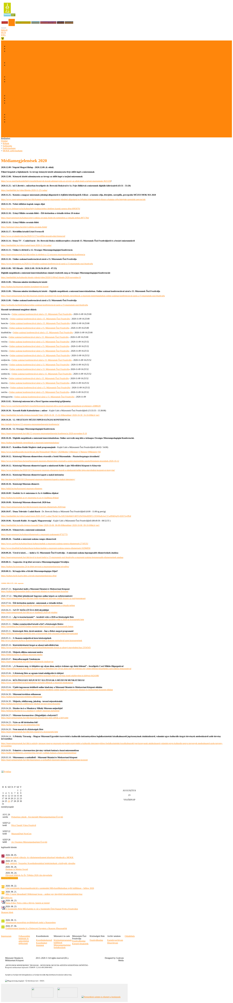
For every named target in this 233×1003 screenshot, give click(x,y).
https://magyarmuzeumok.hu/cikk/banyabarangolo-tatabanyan (27, 661)
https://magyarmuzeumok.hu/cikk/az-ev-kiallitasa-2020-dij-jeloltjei (29, 612)
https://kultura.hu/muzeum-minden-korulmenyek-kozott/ (25, 286)
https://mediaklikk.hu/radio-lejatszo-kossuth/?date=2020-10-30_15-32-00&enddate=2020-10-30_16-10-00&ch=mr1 (50, 415)
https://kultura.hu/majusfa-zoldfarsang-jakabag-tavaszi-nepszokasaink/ (30, 704)
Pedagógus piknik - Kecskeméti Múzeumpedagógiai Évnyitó (37, 817)
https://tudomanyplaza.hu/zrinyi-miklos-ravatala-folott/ (24, 227)
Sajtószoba (7, 146)
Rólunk (11, 20)
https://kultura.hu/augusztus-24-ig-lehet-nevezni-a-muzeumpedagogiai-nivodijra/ (35, 566)
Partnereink (6, 129)
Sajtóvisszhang (12, 119)
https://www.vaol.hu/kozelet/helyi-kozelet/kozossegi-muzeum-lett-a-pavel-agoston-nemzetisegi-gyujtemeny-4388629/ (51, 406)
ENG (3, 35)
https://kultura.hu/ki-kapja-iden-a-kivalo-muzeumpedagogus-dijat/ (29, 576)
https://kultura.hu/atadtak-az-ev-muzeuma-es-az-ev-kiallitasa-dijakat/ (30, 498)
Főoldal (4, 22)
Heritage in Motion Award (17, 869)
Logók (9, 114)
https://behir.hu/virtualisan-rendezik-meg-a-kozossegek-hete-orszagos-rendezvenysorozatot (39, 633)
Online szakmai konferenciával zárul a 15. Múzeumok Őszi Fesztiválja (42, 314)
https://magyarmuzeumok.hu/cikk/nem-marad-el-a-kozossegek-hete (29, 732)
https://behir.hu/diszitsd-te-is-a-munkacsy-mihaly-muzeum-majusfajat (30, 711)
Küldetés (10, 46)
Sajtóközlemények (14, 117)
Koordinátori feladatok (41, 944)
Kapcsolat (69, 22)
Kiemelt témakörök (80, 944)
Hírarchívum (112, 943)
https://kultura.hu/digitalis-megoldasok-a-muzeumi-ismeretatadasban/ (30, 443)
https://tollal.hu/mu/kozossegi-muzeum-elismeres (21, 488)
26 (9, 801)
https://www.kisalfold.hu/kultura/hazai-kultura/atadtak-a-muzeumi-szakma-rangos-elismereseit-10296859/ (45, 548)
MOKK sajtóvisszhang (12, 151)
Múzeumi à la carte (48, 22)
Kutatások (10, 77)
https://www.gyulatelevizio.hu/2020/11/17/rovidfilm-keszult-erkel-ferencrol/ (33, 236)
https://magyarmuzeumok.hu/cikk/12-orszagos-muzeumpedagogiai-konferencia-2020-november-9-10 (44, 433)
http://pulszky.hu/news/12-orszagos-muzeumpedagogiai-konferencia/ (30, 424)
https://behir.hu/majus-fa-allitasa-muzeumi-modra (21, 654)
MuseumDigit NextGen (21, 834)
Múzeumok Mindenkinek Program (21, 65)
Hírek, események (23, 22)
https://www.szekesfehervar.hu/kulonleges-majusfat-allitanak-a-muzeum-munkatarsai (37, 682)
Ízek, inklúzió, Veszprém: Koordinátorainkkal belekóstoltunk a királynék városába (40, 863)
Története (10, 63)
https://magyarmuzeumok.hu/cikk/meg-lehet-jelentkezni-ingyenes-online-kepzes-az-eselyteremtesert (43, 598)
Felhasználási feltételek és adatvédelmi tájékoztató (27, 122)
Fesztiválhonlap (96, 940)
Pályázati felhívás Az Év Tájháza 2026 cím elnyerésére (29, 875)
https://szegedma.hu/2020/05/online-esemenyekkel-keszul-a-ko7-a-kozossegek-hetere (37, 626)
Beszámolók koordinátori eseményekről (23, 103)
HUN (3, 32)
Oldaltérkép (130, 936)
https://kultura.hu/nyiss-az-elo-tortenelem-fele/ (20, 725)
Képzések (35, 22)
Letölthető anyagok (9, 134)
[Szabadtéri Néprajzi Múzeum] (9, 17)
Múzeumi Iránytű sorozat (17, 81)
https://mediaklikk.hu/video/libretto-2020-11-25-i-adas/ (24, 190)
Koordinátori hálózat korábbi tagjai (21, 100)
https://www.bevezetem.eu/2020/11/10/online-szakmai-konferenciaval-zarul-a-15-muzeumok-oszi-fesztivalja (47, 264)
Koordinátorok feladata (16, 95)
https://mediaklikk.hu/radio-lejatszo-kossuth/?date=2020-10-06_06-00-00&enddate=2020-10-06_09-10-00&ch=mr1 (50, 525)
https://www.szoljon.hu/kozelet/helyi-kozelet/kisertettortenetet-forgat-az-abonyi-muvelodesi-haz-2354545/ (46, 647)
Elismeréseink (7, 131)
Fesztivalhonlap (78, 941)
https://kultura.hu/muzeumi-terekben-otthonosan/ (21, 697)
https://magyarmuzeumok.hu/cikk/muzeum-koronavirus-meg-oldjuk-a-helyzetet (34, 718)
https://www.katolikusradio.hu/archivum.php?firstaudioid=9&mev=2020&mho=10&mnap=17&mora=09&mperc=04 (51, 452)
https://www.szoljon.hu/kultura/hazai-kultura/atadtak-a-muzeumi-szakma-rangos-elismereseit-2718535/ (44, 543)
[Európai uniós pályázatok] (6, 771)
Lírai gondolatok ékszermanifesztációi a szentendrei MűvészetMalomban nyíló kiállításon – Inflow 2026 (50, 888)
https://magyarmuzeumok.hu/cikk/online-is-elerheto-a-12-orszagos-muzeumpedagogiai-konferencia (43, 254)
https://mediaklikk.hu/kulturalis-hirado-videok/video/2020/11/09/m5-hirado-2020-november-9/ (41, 277)
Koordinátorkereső (14, 98)
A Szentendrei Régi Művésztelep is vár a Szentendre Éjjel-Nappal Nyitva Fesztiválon (42, 909)
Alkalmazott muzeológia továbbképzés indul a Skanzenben (31, 922)
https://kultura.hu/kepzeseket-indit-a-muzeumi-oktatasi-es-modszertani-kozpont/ (34, 591)
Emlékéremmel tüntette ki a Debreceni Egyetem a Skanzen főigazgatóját (36, 928)
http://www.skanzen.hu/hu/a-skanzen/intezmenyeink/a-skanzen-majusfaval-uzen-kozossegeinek (41, 640)
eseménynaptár (7, 807)
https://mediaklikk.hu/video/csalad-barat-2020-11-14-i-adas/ (26, 245)
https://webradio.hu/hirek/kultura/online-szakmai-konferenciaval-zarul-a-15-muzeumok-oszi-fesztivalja (44, 305)
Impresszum (6, 936)
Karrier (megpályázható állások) (14, 136)
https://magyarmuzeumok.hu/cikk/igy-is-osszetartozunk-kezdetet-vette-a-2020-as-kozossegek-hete (42, 619)
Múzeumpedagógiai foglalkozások (62, 946)
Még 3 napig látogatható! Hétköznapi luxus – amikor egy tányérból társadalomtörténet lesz (44, 894)
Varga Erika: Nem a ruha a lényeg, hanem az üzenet (28, 903)
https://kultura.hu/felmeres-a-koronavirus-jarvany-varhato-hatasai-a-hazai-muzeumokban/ (38, 753)
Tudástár (60, 22)
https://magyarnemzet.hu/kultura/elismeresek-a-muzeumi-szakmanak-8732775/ (34, 534)
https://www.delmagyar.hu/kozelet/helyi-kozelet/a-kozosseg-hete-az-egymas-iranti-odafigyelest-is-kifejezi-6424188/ (50, 675)
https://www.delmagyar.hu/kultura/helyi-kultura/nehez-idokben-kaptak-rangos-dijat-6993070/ (40, 208)
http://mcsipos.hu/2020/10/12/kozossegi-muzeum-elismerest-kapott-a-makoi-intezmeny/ (38, 479)
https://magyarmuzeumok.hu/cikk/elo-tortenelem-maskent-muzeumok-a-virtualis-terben (38, 605)
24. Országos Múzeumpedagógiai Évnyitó (29, 842)
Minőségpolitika (13, 49)
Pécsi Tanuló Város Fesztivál (23, 825)
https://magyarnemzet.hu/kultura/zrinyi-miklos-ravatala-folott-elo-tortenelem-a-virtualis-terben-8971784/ (45, 218)
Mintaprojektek (12, 79)
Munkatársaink (12, 51)
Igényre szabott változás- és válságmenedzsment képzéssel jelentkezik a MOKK (39, 857)
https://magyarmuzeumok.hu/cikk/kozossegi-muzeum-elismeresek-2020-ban (33, 507)
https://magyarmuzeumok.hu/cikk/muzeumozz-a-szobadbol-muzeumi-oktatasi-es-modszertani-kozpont (44, 760)
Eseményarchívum (115, 940)
